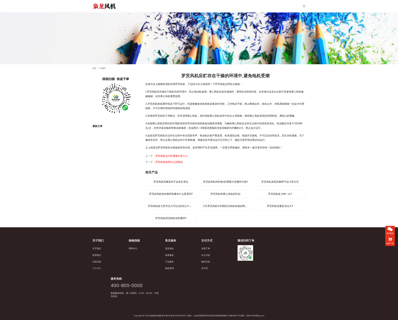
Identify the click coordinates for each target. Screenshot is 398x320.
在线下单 (205, 248)
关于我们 (97, 248)
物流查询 (169, 268)
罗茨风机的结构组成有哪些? (170, 218)
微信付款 (205, 261)
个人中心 (97, 268)
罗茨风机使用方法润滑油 (169, 162)
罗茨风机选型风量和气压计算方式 (280, 181)
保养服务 (169, 255)
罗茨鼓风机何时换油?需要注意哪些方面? (225, 181)
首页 (94, 68)
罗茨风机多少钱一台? (280, 193)
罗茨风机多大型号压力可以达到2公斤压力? (172, 206)
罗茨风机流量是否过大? (280, 206)
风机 (155, 315)
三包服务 (169, 261)
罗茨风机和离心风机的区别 (225, 193)
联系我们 (97, 255)
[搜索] (304, 6)
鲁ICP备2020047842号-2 (177, 315)
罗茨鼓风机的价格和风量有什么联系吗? (171, 193)
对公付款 (205, 255)
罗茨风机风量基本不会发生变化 (170, 181)
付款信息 (97, 261)
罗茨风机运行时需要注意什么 (171, 155)
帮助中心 (133, 248)
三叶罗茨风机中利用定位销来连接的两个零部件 (227, 206)
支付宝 (204, 268)
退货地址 (169, 248)
